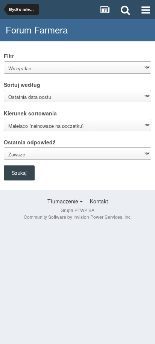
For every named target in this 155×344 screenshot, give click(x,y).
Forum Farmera (37, 29)
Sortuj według (22, 84)
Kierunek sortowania (30, 113)
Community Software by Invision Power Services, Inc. (78, 217)
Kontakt (99, 201)
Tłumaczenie (63, 201)
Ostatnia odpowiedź (29, 141)
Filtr (9, 55)
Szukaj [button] (19, 172)
